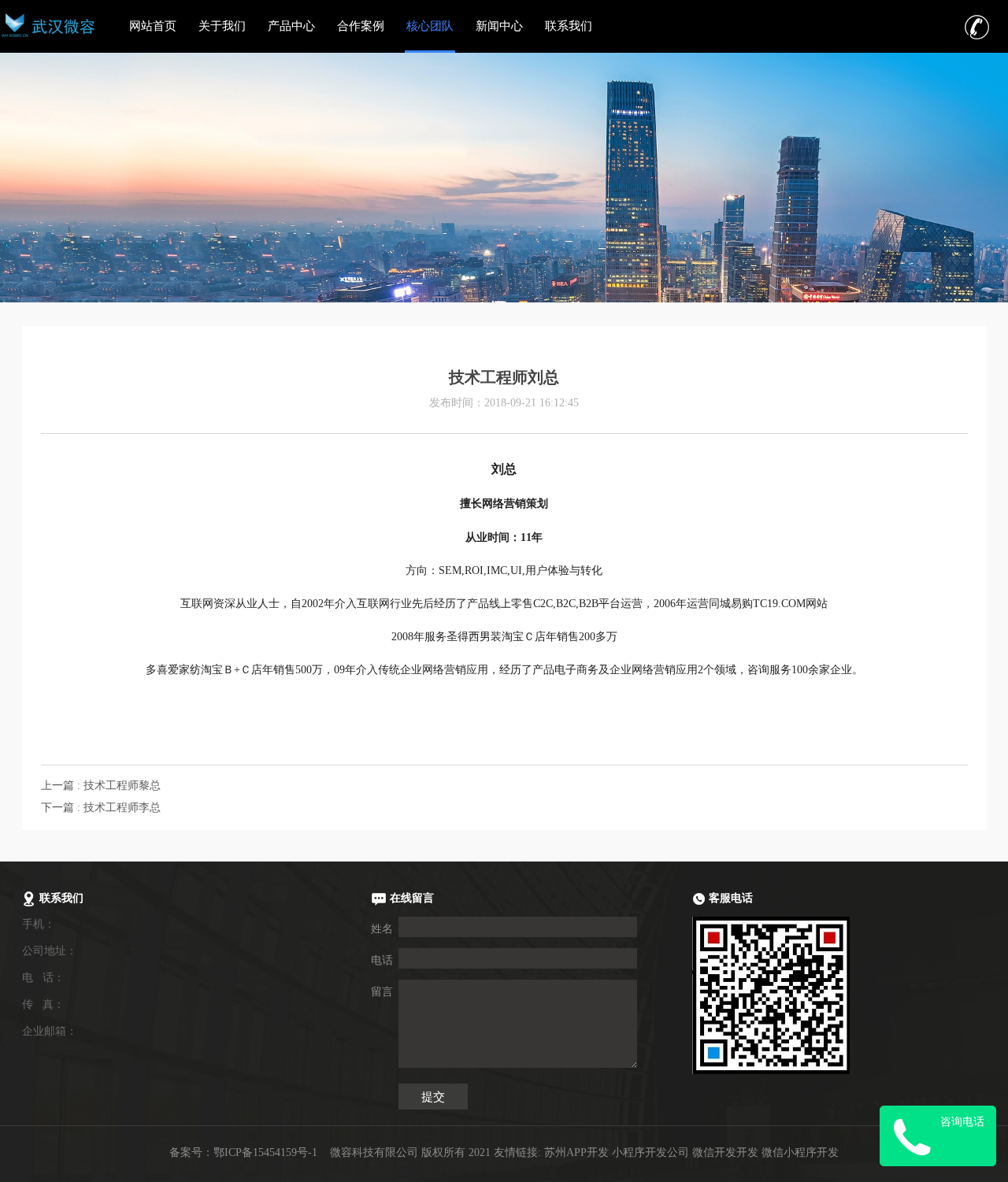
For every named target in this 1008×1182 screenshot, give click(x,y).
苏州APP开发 (576, 1152)
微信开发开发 (725, 1152)
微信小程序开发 (800, 1152)
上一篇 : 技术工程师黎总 (101, 785)
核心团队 (430, 26)
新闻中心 (499, 26)
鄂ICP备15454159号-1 (265, 1152)
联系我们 (568, 26)
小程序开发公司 (650, 1152)
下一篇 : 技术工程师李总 (101, 807)
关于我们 (222, 26)
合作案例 (360, 26)
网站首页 (152, 26)
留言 (382, 992)
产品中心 (291, 26)
